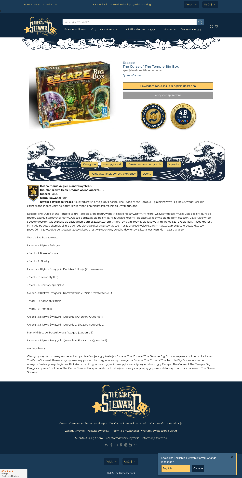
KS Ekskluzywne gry (140, 29)
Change (198, 468)
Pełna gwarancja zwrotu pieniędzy (113, 173)
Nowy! (168, 29)
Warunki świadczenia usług (159, 430)
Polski (189, 4)
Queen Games (132, 75)
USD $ (208, 4)
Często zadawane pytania (144, 164)
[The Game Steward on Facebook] (111, 445)
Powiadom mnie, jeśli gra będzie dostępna (168, 85)
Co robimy (76, 423)
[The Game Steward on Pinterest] (120, 445)
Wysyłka (173, 164)
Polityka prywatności (125, 430)
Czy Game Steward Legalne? (127, 423)
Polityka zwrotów (98, 430)
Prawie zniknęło (75, 29)
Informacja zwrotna (154, 438)
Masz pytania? (112, 164)
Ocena (147, 173)
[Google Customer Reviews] (13, 473)
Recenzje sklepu (96, 423)
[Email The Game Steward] (135, 445)
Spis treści (69, 164)
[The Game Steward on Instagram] (125, 445)
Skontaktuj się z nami (89, 438)
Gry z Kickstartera (104, 29)
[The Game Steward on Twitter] (106, 445)
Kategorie (89, 164)
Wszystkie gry (191, 29)
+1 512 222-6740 (32, 4)
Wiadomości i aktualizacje (166, 423)
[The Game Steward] (40, 26)
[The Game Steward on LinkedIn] (130, 445)
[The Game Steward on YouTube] (116, 445)
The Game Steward (125, 473)
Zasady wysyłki (75, 430)
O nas (63, 423)
